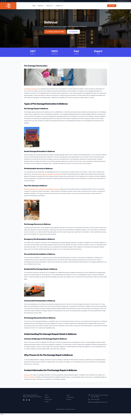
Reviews (47, 397)
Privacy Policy (70, 397)
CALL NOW (112, 5)
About (68, 395)
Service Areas (48, 399)
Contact (47, 401)
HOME (33, 5)
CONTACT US (59, 5)
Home (46, 395)
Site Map (69, 399)
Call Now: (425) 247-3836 (56, 31)
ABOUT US (49, 5)
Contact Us (74, 31)
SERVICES (40, 5)
